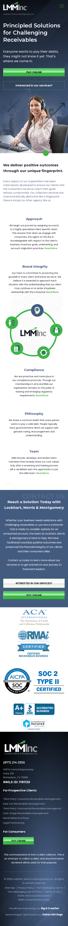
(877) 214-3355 (14, 762)
